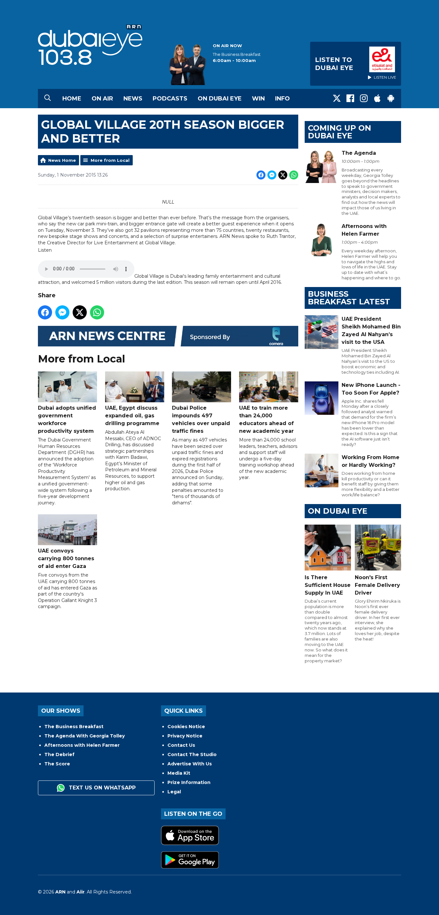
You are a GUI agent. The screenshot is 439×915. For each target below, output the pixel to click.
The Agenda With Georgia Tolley (84, 736)
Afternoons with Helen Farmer (82, 745)
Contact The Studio (192, 754)
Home (71, 98)
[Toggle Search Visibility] (47, 98)
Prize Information (189, 782)
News (132, 98)
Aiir (80, 892)
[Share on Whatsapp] (293, 174)
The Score (57, 764)
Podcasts (170, 98)
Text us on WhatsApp (101, 788)
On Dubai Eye (220, 98)
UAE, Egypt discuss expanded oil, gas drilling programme (132, 415)
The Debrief (59, 754)
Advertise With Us (189, 764)
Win (258, 98)
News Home (62, 160)
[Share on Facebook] (260, 174)
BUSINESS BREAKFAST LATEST (349, 297)
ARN (60, 892)
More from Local (110, 160)
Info (282, 98)
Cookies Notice (186, 726)
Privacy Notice (184, 736)
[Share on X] (282, 174)
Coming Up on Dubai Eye (339, 131)
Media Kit (178, 773)
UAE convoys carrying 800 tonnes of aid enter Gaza (66, 558)
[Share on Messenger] (271, 174)
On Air (102, 98)
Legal (174, 792)
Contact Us (181, 745)
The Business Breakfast (73, 726)
